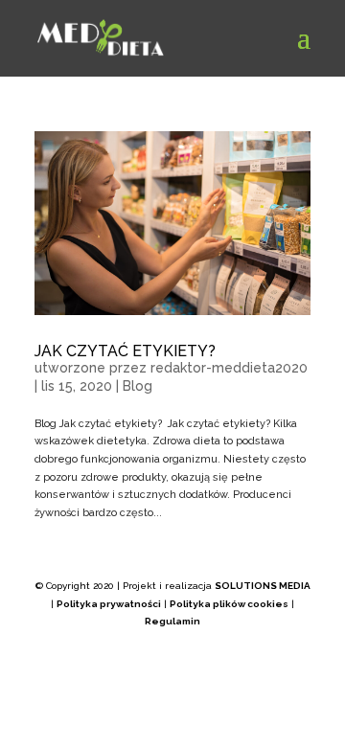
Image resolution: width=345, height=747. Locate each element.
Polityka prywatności (109, 604)
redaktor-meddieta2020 (229, 367)
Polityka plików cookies (229, 604)
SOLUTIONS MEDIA (262, 585)
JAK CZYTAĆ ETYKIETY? (125, 351)
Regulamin (172, 621)
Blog (137, 386)
